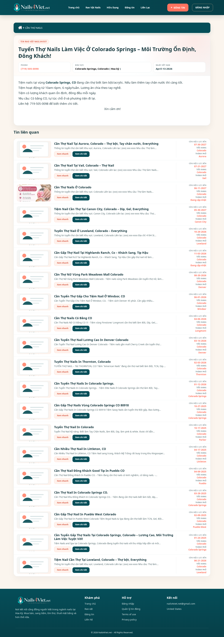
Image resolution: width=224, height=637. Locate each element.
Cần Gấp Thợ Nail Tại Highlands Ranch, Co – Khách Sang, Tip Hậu (101, 253)
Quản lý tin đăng (131, 608)
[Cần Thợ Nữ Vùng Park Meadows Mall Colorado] (34, 280)
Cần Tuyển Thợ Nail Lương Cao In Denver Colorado (91, 340)
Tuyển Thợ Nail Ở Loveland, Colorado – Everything (90, 231)
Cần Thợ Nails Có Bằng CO (73, 318)
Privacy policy (129, 619)
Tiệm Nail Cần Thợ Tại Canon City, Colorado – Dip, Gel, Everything (101, 209)
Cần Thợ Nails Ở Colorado (72, 187)
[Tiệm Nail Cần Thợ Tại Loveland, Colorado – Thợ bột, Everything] (34, 565)
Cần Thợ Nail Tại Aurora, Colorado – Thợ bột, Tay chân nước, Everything (106, 144)
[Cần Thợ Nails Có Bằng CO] (34, 323)
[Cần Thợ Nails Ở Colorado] (34, 192)
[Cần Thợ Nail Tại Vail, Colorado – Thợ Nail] (34, 171)
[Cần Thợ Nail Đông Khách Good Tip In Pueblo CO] (34, 476)
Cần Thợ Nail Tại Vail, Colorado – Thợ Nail (84, 165)
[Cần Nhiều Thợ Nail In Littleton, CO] (34, 454)
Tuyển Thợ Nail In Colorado (74, 427)
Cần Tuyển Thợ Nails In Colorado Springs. (84, 383)
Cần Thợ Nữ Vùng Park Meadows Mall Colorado (88, 274)
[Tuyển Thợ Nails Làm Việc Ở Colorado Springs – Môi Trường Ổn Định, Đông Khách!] (32, 7)
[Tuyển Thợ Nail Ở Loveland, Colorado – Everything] (34, 236)
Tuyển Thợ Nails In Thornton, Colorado (82, 362)
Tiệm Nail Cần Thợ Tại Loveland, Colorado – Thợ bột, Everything (100, 560)
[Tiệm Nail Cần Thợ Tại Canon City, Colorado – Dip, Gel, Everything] (34, 214)
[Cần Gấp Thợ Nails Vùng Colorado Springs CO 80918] (34, 410)
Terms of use (129, 614)
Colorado (103, 68)
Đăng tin (179, 7)
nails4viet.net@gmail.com (181, 603)
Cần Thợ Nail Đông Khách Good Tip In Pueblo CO (89, 471)
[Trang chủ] (20, 28)
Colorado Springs (85, 68)
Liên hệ (89, 619)
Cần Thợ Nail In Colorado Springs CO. (81, 492)
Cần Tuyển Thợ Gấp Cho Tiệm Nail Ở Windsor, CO (89, 296)
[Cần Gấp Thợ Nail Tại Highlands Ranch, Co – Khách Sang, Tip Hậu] (34, 258)
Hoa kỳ (115, 68)
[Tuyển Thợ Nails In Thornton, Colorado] (34, 367)
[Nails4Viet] (46, 600)
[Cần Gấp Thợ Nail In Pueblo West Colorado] (34, 519)
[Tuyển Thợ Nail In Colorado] (34, 432)
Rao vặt (89, 608)
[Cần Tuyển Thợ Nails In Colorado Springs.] (34, 389)
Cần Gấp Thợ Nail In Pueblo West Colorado (85, 514)
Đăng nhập (202, 7)
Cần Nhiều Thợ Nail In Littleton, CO (80, 449)
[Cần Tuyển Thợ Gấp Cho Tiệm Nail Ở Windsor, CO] (34, 301)
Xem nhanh (62, 153)
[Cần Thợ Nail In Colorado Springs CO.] (34, 498)
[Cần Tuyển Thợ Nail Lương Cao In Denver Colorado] (34, 345)
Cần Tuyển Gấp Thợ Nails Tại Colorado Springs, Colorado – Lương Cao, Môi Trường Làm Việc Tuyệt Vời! (113, 537)
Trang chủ (90, 603)
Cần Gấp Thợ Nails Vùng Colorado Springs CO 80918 (91, 405)
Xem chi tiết (81, 153)
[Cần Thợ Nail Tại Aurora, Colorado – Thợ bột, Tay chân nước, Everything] (34, 149)
